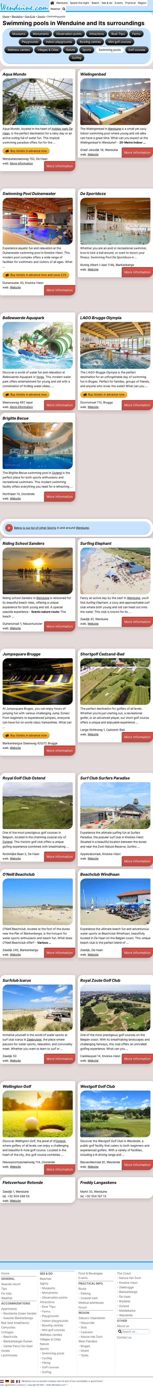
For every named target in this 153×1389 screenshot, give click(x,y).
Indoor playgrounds (59, 41)
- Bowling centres (51, 1325)
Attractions (96, 33)
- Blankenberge (127, 1292)
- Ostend (123, 1306)
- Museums (47, 1288)
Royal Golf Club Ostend (24, 778)
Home (5, 1273)
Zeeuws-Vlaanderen (91, 1318)
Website (93, 154)
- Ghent (83, 1350)
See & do (107, 2)
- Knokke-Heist (127, 1282)
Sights (44, 1283)
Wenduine (62, 2)
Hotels (5, 1350)
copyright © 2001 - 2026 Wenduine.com (46, 1385)
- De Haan (123, 1296)
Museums (19, 33)
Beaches (45, 1278)
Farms (136, 33)
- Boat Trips (48, 1306)
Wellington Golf (17, 1086)
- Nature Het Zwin (90, 1336)
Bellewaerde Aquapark (23, 317)
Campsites (8, 1327)
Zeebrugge (34, 1039)
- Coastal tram (88, 1298)
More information (21, 163)
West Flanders (87, 1341)
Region (142, 2)
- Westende (124, 1315)
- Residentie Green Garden (18, 1313)
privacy (21, 1385)
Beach (95, 2)
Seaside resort (11, 1284)
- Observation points (54, 1297)
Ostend (57, 472)
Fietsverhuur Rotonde (23, 1182)
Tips (4, 1288)
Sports (86, 49)
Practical (130, 2)
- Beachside (9, 1336)
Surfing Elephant (95, 543)
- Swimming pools (52, 1353)
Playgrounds (30, 41)
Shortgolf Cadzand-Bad (102, 654)
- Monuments (49, 1292)
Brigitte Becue (15, 418)
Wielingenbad (93, 74)
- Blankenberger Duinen (16, 1341)
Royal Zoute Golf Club (100, 980)
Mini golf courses (119, 41)
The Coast (124, 1273)
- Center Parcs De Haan (17, 1346)
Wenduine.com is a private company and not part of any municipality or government (62, 1381)
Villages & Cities (48, 49)
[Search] (64, 9)
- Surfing (45, 1372)
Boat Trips (118, 33)
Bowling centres (90, 41)
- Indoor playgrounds (54, 1320)
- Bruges (84, 1346)
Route (82, 1288)
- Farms (45, 1311)
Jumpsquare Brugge (21, 654)
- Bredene (123, 1301)
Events (119, 2)
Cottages (7, 1332)
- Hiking (45, 1362)
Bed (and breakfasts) (15, 1322)
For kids (6, 1293)
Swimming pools (110, 49)
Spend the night (79, 2)
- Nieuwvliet (86, 1322)
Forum (82, 1307)
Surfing (76, 57)
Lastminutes (9, 1355)
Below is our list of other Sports (35, 527)
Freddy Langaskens (98, 1182)
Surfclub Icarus (17, 980)
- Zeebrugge (125, 1287)
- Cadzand (85, 1332)
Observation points (69, 33)
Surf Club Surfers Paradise (105, 778)
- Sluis (82, 1327)
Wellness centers (19, 49)
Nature (70, 49)
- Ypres (83, 1355)
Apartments (9, 1308)
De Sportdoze (93, 193)
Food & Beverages (90, 1273)
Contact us (124, 1337)
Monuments (41, 33)
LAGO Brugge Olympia (101, 317)
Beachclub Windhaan (100, 874)
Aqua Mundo (14, 74)
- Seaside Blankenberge (17, 1318)
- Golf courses (49, 1367)
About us (123, 1326)
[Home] (52, 3)
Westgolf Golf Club (97, 1086)
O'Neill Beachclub (19, 874)
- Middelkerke (126, 1310)
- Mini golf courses (52, 1330)
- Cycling (46, 1358)
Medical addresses (91, 1302)
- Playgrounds (49, 1316)
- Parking (84, 1293)
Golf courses (136, 49)
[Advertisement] (76, 180)
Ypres (40, 377)
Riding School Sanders (23, 543)
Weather (55, 8)
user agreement (7, 1385)
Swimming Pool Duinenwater (29, 193)
